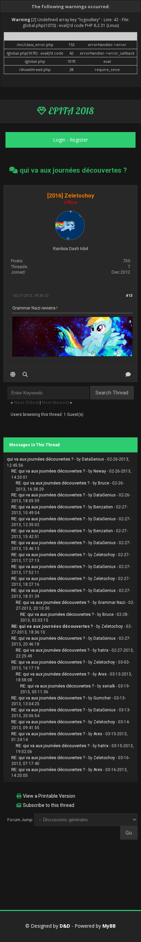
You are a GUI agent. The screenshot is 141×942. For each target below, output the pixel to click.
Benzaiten (103, 507)
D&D (65, 926)
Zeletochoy (104, 554)
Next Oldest (26, 402)
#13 (129, 295)
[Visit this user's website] (13, 374)
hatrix (103, 650)
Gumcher (102, 698)
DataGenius (93, 459)
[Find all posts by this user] (25, 374)
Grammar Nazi (111, 602)
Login (59, 139)
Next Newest (55, 402)
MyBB (109, 926)
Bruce (103, 483)
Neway (99, 471)
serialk (108, 686)
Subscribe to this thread (48, 805)
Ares (102, 674)
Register (79, 139)
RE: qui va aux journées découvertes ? (48, 471)
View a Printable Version (49, 796)
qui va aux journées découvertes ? (40, 459)
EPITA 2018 (70, 111)
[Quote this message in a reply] (128, 374)
